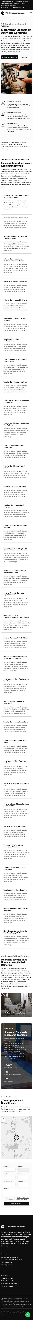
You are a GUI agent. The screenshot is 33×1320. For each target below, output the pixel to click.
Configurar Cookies (7, 1286)
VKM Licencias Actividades (15, 13)
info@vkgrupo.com (6, 1265)
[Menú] (31, 13)
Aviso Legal (4, 1275)
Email (6, 1174)
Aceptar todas (5, 7)
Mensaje (6, 1188)
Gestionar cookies (18, 7)
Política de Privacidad (23, 1198)
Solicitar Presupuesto (8, 57)
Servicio (20, 1166)
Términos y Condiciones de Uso (17, 1199)
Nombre (6, 1166)
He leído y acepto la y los (17, 1198)
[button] (16, 1137)
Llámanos (24, 57)
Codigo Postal (8, 1181)
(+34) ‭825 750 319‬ (6, 1262)
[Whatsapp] (27, 1314)
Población (21, 1181)
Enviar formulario (16, 1203)
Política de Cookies (7, 1278)
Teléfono (20, 1174)
